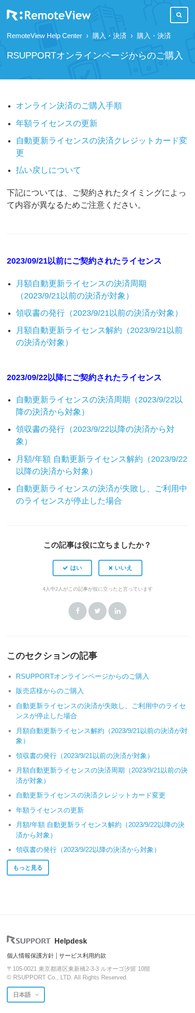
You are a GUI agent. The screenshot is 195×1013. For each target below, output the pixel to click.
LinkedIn (117, 611)
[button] (72, 568)
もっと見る (28, 867)
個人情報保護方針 (30, 955)
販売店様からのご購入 (50, 691)
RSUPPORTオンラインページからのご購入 (82, 676)
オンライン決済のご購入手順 (69, 105)
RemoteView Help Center (44, 35)
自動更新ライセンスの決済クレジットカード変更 (91, 795)
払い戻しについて (48, 170)
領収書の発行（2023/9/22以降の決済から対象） (88, 849)
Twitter (97, 611)
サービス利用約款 (82, 955)
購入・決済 (110, 35)
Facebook (77, 611)
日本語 (23, 994)
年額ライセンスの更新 (57, 123)
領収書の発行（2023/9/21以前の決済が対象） (99, 313)
